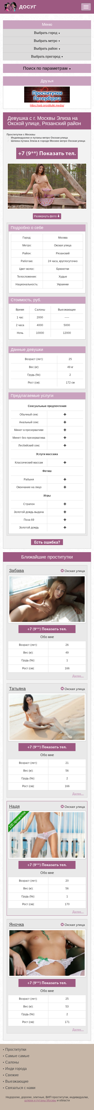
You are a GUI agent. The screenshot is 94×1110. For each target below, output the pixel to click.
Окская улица (62, 245)
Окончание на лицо (29, 487)
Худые (63, 276)
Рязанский (63, 253)
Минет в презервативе (29, 430)
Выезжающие (17, 1081)
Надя (14, 806)
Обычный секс (29, 414)
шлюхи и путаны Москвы (40, 1100)
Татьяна (17, 688)
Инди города (16, 1069)
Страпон (29, 504)
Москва (63, 237)
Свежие (12, 1075)
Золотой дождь (29, 527)
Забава (16, 570)
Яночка (16, 924)
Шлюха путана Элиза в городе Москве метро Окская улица (48, 140)
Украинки (63, 284)
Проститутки (15, 1049)
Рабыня (29, 479)
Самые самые (17, 1056)
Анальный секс (29, 422)
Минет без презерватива (29, 437)
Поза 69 (29, 519)
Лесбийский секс (29, 445)
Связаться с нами (20, 1088)
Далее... (78, 676)
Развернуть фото (45, 216)
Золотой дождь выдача (29, 512)
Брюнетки (62, 268)
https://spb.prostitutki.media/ (47, 105)
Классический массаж (29, 462)
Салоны (12, 1062)
